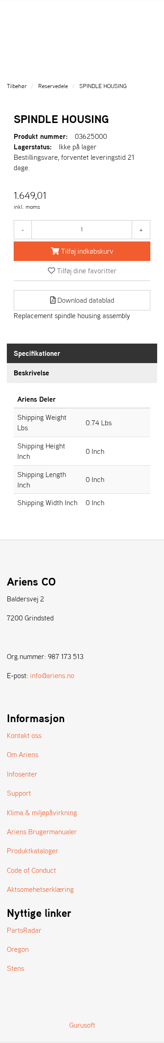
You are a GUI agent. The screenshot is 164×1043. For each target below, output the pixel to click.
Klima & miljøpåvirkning (42, 812)
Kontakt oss (24, 735)
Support (19, 792)
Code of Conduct (31, 870)
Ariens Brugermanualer (42, 831)
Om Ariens (22, 754)
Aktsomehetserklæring (40, 889)
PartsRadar (24, 930)
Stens (15, 968)
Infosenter (22, 773)
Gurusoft (82, 1024)
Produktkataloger (32, 850)
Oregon (18, 949)
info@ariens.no (52, 675)
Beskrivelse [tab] (31, 372)
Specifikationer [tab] (37, 353)
